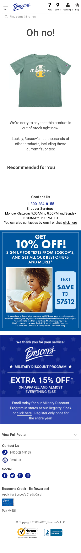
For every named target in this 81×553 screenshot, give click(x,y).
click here (70, 223)
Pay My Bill (9, 510)
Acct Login (68, 10)
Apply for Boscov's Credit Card (22, 494)
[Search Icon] (6, 16)
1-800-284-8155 (40, 204)
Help (50, 10)
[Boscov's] (22, 7)
